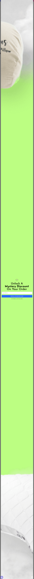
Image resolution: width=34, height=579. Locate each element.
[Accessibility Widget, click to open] (1, 577)
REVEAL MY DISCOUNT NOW (17, 296)
